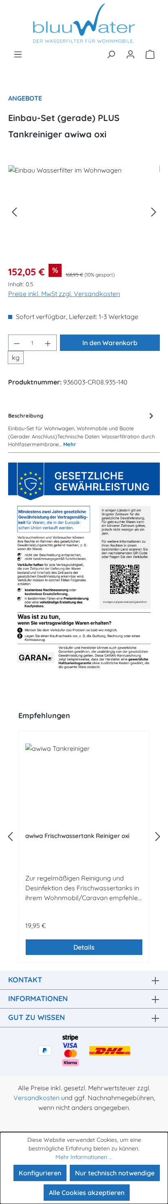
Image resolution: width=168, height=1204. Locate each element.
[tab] (82, 429)
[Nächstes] (154, 211)
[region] (84, 211)
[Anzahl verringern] (16, 343)
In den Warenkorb (109, 343)
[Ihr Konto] (130, 54)
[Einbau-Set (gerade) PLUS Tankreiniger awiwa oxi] (84, 211)
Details (84, 947)
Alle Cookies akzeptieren (86, 1192)
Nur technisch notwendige (115, 1173)
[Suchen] (111, 54)
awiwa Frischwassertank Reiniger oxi (77, 836)
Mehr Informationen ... (84, 1157)
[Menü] (18, 54)
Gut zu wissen (36, 1017)
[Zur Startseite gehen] (84, 24)
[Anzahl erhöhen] (48, 343)
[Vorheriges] (14, 211)
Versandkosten (36, 1098)
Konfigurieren (40, 1173)
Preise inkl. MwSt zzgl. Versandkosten (64, 294)
